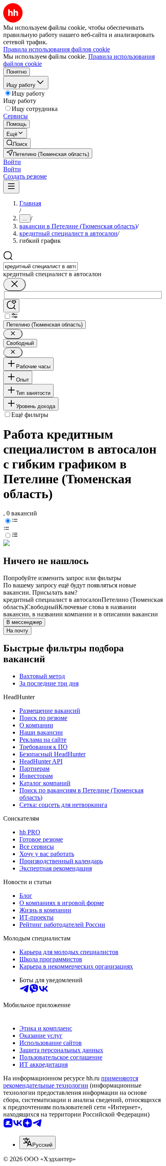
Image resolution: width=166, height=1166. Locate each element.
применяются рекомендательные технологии (70, 1082)
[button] (12, 161)
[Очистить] (14, 284)
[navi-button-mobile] (11, 186)
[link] (17, 143)
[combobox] (40, 266)
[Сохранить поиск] (11, 305)
